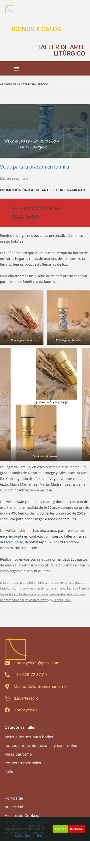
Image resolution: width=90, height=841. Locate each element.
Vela (62, 582)
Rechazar (76, 829)
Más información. (29, 835)
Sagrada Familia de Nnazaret (20, 594)
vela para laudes (53, 594)
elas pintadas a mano (50, 588)
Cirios (42, 582)
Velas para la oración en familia (34, 166)
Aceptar (60, 829)
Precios (53, 582)
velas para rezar (36, 600)
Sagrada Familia (77, 588)
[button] (17, 69)
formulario (14, 542)
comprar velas (23, 588)
